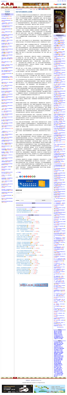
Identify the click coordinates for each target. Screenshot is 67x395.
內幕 (11, 7)
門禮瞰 (61, 359)
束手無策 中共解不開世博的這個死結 (27, 239)
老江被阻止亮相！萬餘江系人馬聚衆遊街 (28, 236)
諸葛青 (58, 371)
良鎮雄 (58, 352)
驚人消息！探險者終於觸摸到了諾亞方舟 (28, 263)
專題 (48, 7)
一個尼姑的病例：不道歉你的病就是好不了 (28, 221)
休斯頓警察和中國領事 (25, 209)
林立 (59, 367)
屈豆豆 (59, 364)
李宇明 (61, 349)
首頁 (3, 7)
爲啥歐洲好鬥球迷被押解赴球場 (27, 269)
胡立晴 (62, 337)
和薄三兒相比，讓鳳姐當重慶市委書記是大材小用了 (30, 245)
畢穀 (55, 353)
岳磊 (60, 361)
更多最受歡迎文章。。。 (61, 327)
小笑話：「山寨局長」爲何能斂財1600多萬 (28, 231)
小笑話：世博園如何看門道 (26, 226)
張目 (61, 364)
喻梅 (56, 363)
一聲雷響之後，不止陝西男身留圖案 (27, 265)
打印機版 (19, 172)
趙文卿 (55, 358)
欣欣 (60, 371)
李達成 (59, 358)
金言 (60, 352)
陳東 (61, 363)
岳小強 (61, 336)
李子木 (58, 338)
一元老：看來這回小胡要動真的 (27, 273)
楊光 (61, 342)
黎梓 (61, 367)
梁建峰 (57, 337)
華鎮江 (58, 368)
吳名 (55, 336)
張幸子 (58, 343)
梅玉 (55, 376)
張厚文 (61, 334)
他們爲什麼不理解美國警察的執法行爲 (27, 212)
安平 (56, 376)
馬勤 (56, 366)
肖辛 (60, 338)
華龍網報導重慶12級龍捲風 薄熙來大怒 (28, 228)
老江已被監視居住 (23, 216)
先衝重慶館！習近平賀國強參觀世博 (27, 243)
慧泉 (60, 354)
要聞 (7, 7)
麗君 (55, 331)
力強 (58, 333)
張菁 (62, 343)
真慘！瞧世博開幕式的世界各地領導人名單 (29, 252)
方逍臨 (55, 338)
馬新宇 (59, 342)
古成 (55, 342)
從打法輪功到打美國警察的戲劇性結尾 (28, 210)
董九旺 (57, 369)
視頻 (60, 7)
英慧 (55, 354)
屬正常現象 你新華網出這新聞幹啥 (27, 270)
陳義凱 (62, 352)
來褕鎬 (60, 348)
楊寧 (56, 345)
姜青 (56, 359)
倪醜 (55, 369)
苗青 (55, 357)
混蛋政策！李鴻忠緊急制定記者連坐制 (27, 267)
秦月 (60, 345)
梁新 (60, 368)
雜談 (64, 7)
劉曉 (55, 332)
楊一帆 (59, 334)
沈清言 (60, 332)
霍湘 (59, 373)
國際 (23, 7)
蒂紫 (60, 353)
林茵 (60, 347)
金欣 (56, 331)
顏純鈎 (59, 344)
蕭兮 (56, 334)
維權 (56, 7)
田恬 (56, 362)
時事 (15, 7)
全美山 (60, 343)
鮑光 (55, 359)
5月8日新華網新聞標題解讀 (26, 225)
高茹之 (59, 357)
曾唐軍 (63, 348)
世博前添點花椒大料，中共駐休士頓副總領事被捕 (30, 255)
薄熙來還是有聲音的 (24, 256)
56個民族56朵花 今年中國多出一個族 (27, 238)
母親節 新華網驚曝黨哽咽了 (26, 219)
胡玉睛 (59, 337)
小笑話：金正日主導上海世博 (26, 235)
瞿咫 (58, 361)
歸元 (61, 344)
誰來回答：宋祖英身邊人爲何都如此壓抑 (28, 248)
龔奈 (59, 336)
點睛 (56, 354)
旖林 (58, 362)
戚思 (55, 363)
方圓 (61, 347)
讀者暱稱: (17, 200)
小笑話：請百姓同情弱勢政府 (25, 229)
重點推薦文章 (7, 13)
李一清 (55, 368)
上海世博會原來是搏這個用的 (26, 253)
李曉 (57, 367)
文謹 (58, 332)
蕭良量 (59, 359)
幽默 (19, 7)
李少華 (59, 372)
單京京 (55, 372)
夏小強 (57, 357)
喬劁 (55, 361)
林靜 (55, 337)
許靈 (61, 369)
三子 (61, 368)
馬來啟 (57, 342)
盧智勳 (55, 352)
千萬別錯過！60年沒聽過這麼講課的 (28, 242)
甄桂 (61, 353)
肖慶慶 (59, 363)
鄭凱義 (57, 336)
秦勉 (57, 344)
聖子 (58, 345)
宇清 (58, 354)
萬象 (35, 7)
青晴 (61, 358)
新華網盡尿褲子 (24, 218)
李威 (55, 362)
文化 (44, 7)
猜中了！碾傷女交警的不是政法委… (27, 260)
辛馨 (55, 364)
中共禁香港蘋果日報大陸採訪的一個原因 (28, 222)
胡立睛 (55, 348)
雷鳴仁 (55, 344)
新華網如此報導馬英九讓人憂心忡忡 (27, 262)
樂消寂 (57, 349)
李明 (56, 333)
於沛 (61, 373)
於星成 (55, 371)
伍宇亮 (60, 333)
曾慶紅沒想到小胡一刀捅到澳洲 (27, 259)
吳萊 (55, 366)
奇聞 (27, 7)
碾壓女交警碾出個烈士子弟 (26, 246)
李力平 (62, 357)
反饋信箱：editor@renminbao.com (33, 380)
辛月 (59, 349)
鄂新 (56, 361)
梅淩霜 (60, 331)
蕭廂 (61, 338)
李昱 (55, 334)
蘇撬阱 (57, 364)
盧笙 (62, 373)
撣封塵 (55, 347)
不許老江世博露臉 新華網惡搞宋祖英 (27, 250)
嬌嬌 (61, 372)
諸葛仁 (55, 367)
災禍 (31, 7)
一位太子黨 (56, 373)
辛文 (56, 332)
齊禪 (60, 366)
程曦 (55, 333)
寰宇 (52, 7)
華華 (60, 362)
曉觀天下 (57, 353)
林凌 (61, 371)
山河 (55, 345)
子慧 (57, 372)
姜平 (57, 358)
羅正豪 (55, 343)
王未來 (58, 348)
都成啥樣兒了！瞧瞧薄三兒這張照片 (27, 233)
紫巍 (59, 369)
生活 (40, 7)
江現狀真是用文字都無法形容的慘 (27, 272)
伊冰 (58, 366)
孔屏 (58, 331)
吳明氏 (58, 347)
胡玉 (55, 349)
